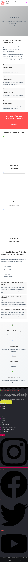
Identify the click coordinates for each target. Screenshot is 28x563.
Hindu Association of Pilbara (13, 3)
